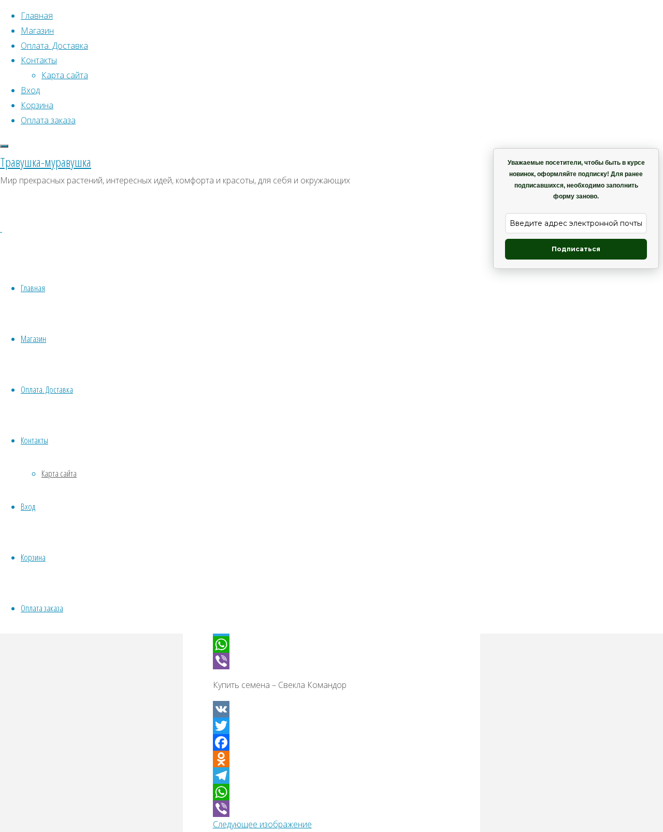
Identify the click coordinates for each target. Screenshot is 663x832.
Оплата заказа (42, 608)
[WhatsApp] (332, 644)
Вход (28, 506)
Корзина (33, 557)
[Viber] (332, 661)
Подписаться (576, 249)
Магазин (33, 339)
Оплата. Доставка (47, 389)
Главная (33, 288)
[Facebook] (332, 742)
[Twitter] (332, 726)
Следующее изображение (262, 824)
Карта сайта (59, 473)
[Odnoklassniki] (332, 759)
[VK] (332, 709)
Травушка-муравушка (45, 161)
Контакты (34, 440)
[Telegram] (332, 775)
